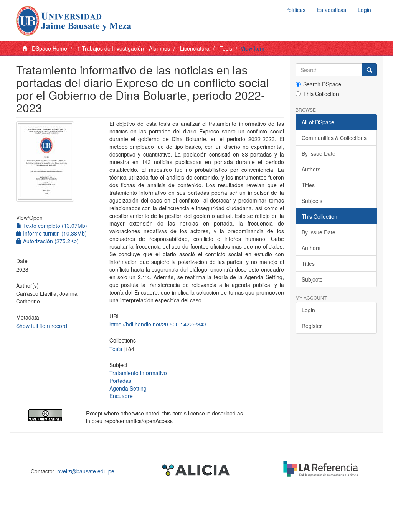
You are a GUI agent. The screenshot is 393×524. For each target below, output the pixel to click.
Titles (308, 185)
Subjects (312, 200)
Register (312, 326)
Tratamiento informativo (138, 373)
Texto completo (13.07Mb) (54, 225)
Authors (311, 169)
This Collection (321, 93)
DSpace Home (49, 48)
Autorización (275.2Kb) (50, 241)
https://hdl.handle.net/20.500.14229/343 (157, 324)
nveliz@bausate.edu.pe (85, 471)
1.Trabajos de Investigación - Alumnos (123, 48)
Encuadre (121, 396)
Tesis (226, 48)
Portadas (120, 380)
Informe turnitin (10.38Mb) (54, 233)
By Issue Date (318, 153)
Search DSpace (322, 84)
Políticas (295, 9)
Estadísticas (331, 9)
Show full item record (41, 326)
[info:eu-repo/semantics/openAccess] (45, 415)
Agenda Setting (128, 388)
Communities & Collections (334, 138)
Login (308, 310)
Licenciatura (195, 48)
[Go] (369, 69)
